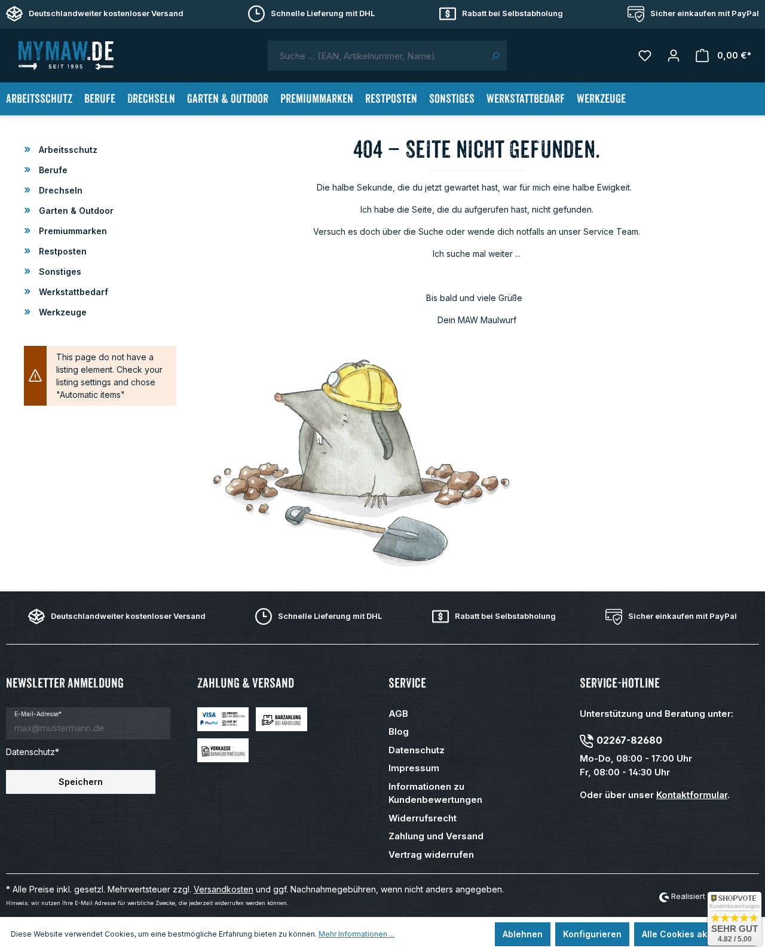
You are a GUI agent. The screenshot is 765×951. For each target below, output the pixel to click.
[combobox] (376, 55)
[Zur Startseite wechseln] (66, 55)
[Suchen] (495, 55)
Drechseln (59, 190)
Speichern (81, 782)
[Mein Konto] (673, 56)
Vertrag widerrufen (431, 854)
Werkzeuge (61, 312)
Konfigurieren (592, 934)
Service (407, 683)
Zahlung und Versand (436, 836)
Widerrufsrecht (422, 818)
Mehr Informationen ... (356, 933)
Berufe (52, 170)
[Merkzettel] (645, 56)
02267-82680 (629, 740)
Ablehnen (523, 934)
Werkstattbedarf (72, 292)
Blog (398, 731)
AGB (398, 713)
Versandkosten (223, 889)
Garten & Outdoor (75, 210)
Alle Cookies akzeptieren (695, 934)
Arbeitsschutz (66, 150)
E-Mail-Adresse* (38, 713)
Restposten (61, 251)
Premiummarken (71, 231)
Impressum (413, 768)
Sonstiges (58, 271)
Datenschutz (416, 750)
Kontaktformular (691, 794)
